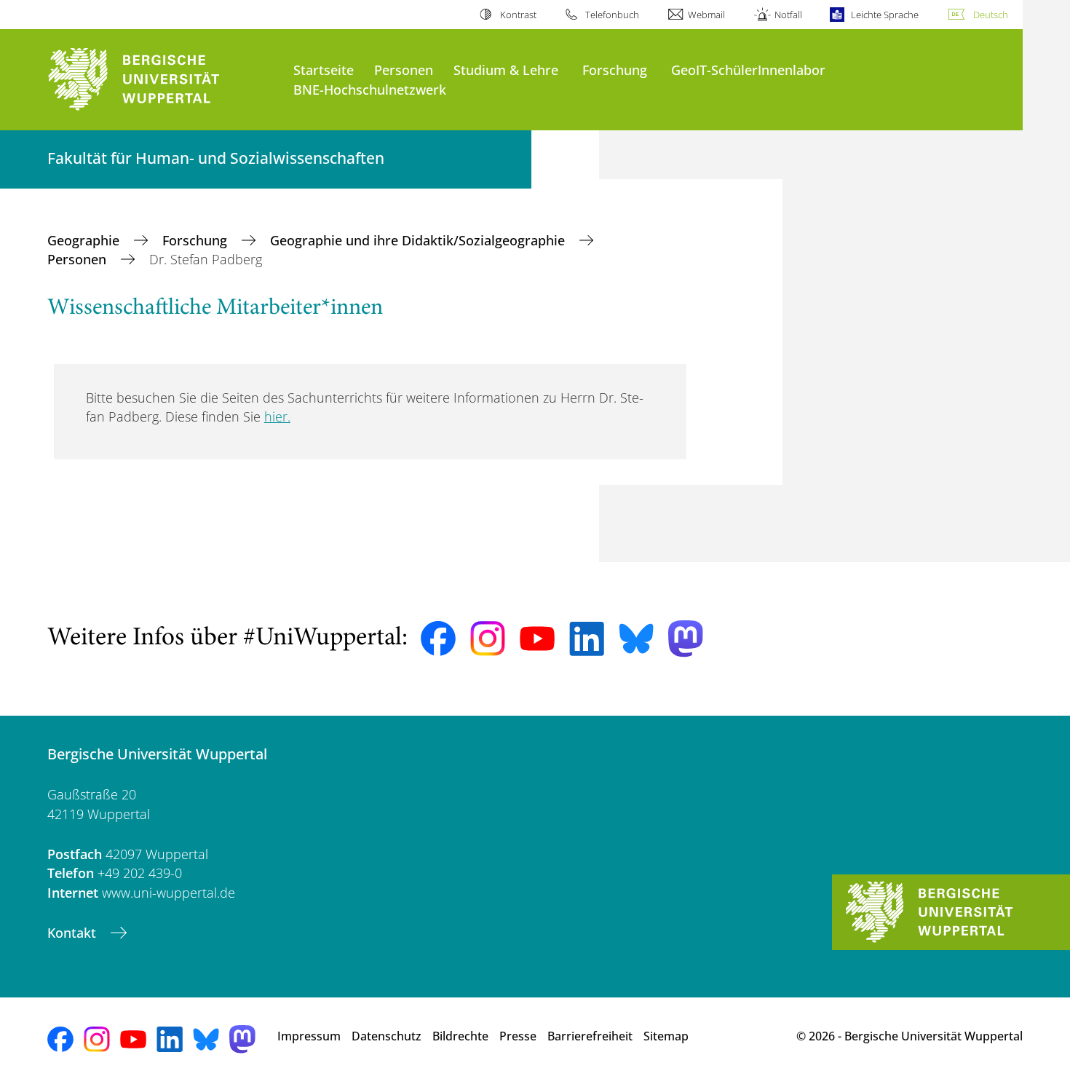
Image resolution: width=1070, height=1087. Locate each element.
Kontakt (73, 932)
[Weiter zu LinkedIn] (586, 639)
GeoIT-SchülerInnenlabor (748, 69)
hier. (277, 416)
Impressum (309, 1036)
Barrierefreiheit (590, 1036)
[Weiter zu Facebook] (438, 638)
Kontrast (518, 14)
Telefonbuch (612, 14)
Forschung (614, 69)
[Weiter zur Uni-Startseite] (163, 79)
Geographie (85, 240)
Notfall (787, 14)
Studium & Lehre (505, 69)
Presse (517, 1036)
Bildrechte (460, 1036)
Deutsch (990, 14)
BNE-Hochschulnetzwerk (369, 89)
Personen (403, 69)
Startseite (323, 69)
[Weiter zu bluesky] (636, 638)
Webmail (706, 14)
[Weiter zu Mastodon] (685, 638)
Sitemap (666, 1036)
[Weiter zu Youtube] (537, 638)
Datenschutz (386, 1036)
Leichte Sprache (885, 14)
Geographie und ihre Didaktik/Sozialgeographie (419, 240)
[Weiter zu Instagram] (487, 638)
